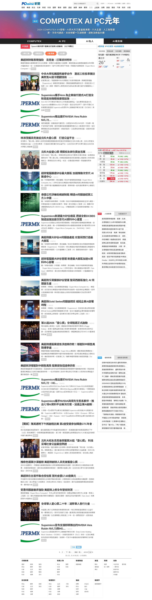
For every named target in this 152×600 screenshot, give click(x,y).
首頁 (23, 7)
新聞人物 (60, 561)
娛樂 (80, 7)
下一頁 (69, 552)
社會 (38, 7)
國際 (54, 7)
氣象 (115, 561)
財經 (44, 7)
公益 (85, 589)
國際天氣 (116, 572)
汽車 (118, 7)
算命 (96, 564)
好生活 (86, 584)
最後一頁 (78, 552)
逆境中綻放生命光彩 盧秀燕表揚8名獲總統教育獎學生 (122, 363)
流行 (40, 574)
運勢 (64, 7)
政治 (33, 7)
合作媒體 (117, 3)
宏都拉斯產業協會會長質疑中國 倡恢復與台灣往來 (121, 226)
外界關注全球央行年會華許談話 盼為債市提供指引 (121, 264)
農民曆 (101, 46)
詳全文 (33, 69)
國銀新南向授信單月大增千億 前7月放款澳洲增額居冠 (122, 229)
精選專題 (78, 564)
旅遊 (108, 7)
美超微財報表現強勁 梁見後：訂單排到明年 (46, 59)
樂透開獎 (127, 51)
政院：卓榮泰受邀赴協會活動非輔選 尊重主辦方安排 (122, 253)
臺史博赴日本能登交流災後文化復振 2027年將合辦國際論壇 (124, 267)
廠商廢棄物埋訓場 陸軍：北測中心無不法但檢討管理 (122, 219)
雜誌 (113, 7)
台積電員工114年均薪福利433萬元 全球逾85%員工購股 (123, 222)
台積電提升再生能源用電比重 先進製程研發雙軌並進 (122, 250)
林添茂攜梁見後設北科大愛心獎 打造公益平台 (47, 137)
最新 (23, 564)
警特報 (124, 564)
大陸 (129, 7)
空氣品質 (110, 51)
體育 (85, 7)
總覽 (77, 584)
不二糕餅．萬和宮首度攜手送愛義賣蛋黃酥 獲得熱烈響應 (123, 376)
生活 (90, 7)
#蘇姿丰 (38, 53)
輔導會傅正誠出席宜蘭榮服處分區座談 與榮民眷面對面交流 (124, 380)
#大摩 (62, 53)
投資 (77, 589)
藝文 (85, 586)
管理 (77, 591)
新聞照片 (52, 580)
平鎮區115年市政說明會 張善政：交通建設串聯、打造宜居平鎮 (126, 418)
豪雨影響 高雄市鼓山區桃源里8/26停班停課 (118, 407)
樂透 (105, 564)
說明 (123, 3)
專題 (28, 7)
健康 (75, 7)
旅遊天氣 (116, 569)
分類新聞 (25, 561)
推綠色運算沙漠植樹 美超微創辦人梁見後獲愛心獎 (49, 461)
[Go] (97, 4)
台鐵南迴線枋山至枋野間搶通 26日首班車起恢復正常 (122, 387)
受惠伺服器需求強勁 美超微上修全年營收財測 (46, 489)
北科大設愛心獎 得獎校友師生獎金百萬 (63, 151)
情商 (40, 567)
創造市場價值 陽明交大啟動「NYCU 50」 (118, 401)
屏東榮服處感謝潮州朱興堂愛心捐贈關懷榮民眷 (119, 366)
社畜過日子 (122, 214)
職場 (59, 7)
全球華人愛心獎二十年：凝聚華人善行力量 (65, 503)
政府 (123, 7)
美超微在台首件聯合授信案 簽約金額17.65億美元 (48, 475)
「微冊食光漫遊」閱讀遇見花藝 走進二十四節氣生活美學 (123, 414)
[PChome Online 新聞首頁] (49, 3)
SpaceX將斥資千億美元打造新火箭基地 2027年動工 (52, 46)
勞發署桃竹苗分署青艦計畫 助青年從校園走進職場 (121, 428)
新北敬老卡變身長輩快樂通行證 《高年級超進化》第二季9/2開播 (126, 390)
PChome (110, 3)
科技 (49, 7)
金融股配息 (119, 46)
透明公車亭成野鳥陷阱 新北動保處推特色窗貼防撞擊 (122, 243)
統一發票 (106, 567)
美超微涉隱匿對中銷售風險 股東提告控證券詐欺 (48, 365)
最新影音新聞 (123, 358)
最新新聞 (104, 358)
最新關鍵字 (98, 584)
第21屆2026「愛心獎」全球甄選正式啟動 (64, 322)
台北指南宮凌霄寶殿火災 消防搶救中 (116, 236)
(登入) (128, 3)
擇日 (96, 569)
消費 (102, 7)
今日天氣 (102, 51)
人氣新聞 (104, 214)
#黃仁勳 (26, 53)
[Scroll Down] (76, 32)
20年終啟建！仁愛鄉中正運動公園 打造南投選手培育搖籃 (123, 421)
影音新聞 (25, 580)
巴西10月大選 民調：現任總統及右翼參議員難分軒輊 (122, 233)
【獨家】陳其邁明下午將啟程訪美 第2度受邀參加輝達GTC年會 (56, 423)
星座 (70, 7)
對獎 (105, 561)
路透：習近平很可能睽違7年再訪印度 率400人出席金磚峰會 (124, 257)
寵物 (40, 564)
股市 (102, 3)
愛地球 (86, 591)
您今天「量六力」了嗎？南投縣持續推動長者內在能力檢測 (123, 425)
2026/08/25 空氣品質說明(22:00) (114, 383)
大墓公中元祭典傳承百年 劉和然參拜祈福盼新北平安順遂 (123, 394)
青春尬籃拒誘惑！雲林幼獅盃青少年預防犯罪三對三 (121, 404)
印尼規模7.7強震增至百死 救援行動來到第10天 (120, 239)
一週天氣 (116, 567)
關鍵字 (97, 580)
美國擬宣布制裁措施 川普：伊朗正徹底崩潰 (118, 246)
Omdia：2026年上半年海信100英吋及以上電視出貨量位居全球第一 (127, 260)
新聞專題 (79, 561)
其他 (40, 586)
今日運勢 (109, 46)
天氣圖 (115, 574)
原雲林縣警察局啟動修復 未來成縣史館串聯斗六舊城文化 (123, 397)
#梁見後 (51, 53)
